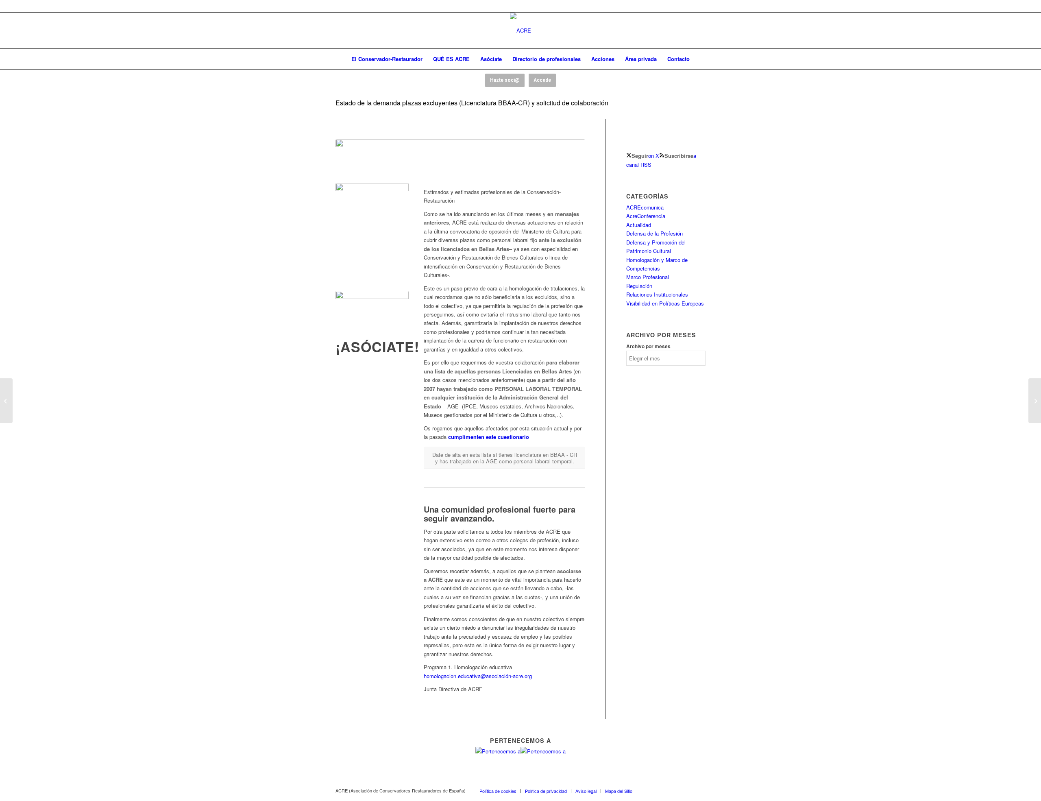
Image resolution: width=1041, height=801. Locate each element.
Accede (542, 80)
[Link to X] (663, 790)
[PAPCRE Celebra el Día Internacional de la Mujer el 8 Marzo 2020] (1034, 400)
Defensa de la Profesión (654, 233)
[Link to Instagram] (687, 790)
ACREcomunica (645, 207)
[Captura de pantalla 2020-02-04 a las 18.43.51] (460, 161)
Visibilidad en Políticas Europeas (665, 303)
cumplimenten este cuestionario (488, 437)
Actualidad (638, 225)
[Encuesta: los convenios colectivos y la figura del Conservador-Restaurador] (6, 400)
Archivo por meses (648, 346)
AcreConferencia (645, 216)
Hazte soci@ (505, 80)
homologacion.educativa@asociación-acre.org (478, 676)
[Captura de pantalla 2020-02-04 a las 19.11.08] (372, 313)
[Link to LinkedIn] (699, 790)
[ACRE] (520, 30)
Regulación (639, 286)
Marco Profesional (647, 277)
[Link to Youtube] (675, 790)
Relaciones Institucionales (657, 294)
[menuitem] (387, 59)
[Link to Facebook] (651, 790)
